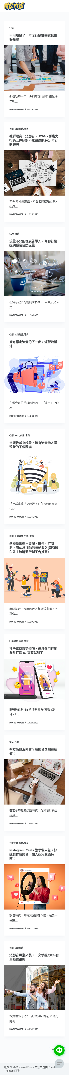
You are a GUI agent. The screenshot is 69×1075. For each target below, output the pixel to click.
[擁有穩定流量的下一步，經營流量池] (34, 374)
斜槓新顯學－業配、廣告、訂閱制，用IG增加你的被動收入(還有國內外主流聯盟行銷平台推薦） (33, 548)
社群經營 (19, 129)
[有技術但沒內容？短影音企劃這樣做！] (34, 782)
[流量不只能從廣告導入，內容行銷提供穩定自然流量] (34, 273)
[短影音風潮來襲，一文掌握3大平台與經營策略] (34, 987)
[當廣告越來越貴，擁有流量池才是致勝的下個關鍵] (34, 475)
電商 (26, 129)
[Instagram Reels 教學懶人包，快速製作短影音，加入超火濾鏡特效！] (34, 887)
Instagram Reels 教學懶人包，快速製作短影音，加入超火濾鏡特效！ (33, 854)
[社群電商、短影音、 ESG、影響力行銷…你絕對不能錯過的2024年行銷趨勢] (34, 172)
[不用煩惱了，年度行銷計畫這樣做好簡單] (34, 68)
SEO (11, 234)
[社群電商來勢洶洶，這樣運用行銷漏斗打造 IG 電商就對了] (34, 681)
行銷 (11, 28)
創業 (22, 435)
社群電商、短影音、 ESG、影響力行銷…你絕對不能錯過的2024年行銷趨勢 (33, 140)
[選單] (63, 6)
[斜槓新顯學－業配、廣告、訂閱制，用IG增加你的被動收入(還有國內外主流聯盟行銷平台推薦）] (34, 580)
